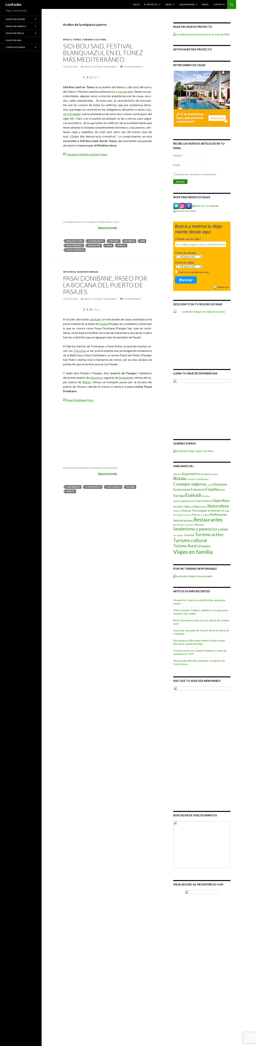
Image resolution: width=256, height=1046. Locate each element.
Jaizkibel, (96, 319)
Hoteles (178, 506)
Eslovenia (198, 489)
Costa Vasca (113, 487)
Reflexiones (218, 514)
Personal (177, 514)
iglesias (130, 487)
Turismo (189, 535)
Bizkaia (179, 478)
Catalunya (202, 479)
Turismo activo (209, 534)
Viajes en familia (87, 271)
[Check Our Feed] (184, 210)
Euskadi (124, 377)
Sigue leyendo (107, 227)
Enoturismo (181, 489)
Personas (187, 515)
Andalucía (206, 474)
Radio (205, 4)
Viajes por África (15, 33)
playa (109, 245)
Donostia (79, 350)
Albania (177, 474)
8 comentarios (132, 298)
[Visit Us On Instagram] (182, 205)
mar (142, 241)
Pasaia (103, 323)
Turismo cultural (94, 39)
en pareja (129, 241)
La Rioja (195, 506)
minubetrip (94, 245)
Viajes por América (16, 26)
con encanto (126, 91)
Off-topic (225, 510)
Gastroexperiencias (184, 500)
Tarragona (178, 535)
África (67, 39)
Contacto (219, 4)
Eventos (206, 496)
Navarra (177, 511)
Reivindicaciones (183, 520)
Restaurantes (208, 520)
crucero (114, 241)
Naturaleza (218, 505)
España (212, 489)
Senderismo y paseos (192, 528)
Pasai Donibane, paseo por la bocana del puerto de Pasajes (105, 284)
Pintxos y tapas (201, 514)
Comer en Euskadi (15, 47)
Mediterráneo (74, 245)
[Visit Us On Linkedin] (205, 205)
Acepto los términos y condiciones (196, 174)
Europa (179, 495)
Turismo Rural (185, 546)
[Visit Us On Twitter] (176, 205)
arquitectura (74, 241)
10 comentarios (132, 66)
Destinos (220, 484)
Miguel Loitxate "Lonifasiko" (100, 66)
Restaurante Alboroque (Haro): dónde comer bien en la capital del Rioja (199, 642)
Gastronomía (187, 4)
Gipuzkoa (69, 271)
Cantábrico (73, 487)
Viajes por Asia (13, 40)
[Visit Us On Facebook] (189, 205)
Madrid (203, 506)
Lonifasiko (14, 4)
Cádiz (209, 485)
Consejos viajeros (189, 484)
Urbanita (203, 546)
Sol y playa (220, 529)
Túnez (77, 39)
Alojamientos (190, 474)
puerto (121, 245)
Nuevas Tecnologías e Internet (200, 510)
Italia (186, 506)
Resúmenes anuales (183, 524)
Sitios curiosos (75, 250)
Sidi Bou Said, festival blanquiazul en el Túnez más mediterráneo (103, 52)
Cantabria (191, 479)
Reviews (199, 524)
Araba (215, 474)
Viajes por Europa (15, 19)
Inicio (136, 4)
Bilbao (86, 382)
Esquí (222, 489)
